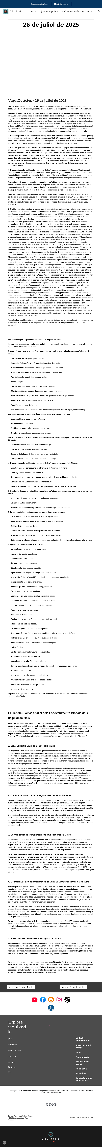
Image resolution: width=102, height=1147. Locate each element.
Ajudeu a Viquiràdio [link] (49, 11)
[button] (99, 12)
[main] (51, 24)
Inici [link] (32, 11)
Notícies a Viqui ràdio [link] (71, 11)
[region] (51, 4)
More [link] (89, 11)
